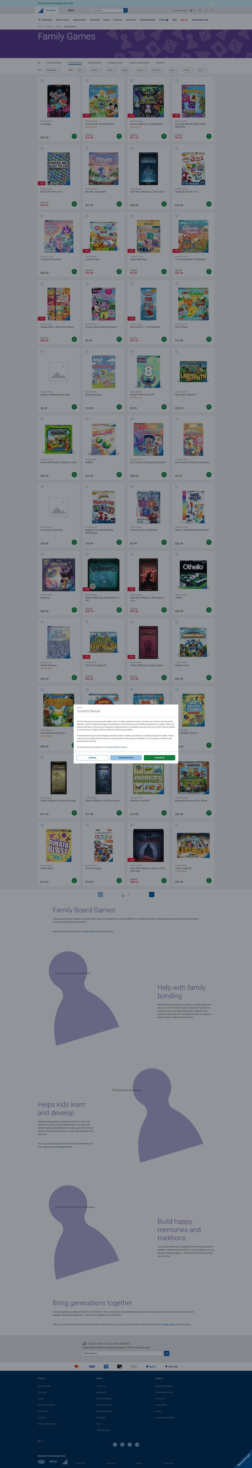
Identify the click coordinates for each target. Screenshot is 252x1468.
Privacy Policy (112, 747)
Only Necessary (126, 757)
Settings (92, 757)
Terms (124, 747)
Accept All (159, 757)
